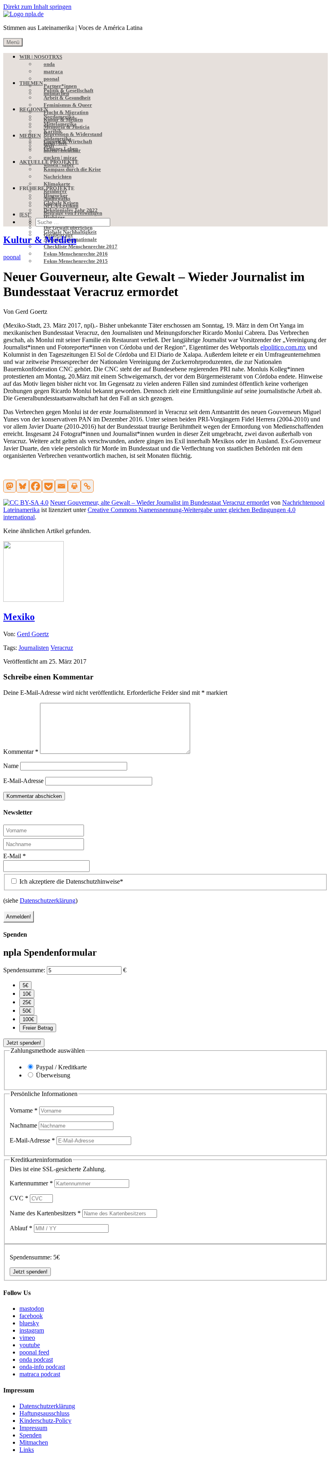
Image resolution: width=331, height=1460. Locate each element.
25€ (27, 1002)
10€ (27, 994)
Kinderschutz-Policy (45, 1420)
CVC (19, 1198)
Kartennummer (31, 1183)
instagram (31, 1330)
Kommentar (20, 751)
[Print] (74, 486)
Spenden (30, 1435)
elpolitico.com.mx (283, 347)
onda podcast (36, 1359)
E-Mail (14, 856)
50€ (27, 1011)
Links (26, 1449)
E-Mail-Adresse (23, 780)
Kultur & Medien (39, 240)
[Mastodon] (9, 486)
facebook (31, 1315)
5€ (25, 985)
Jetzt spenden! (23, 1043)
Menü (12, 42)
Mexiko (19, 617)
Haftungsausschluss (44, 1413)
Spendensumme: (24, 970)
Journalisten (34, 647)
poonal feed (34, 1352)
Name (11, 765)
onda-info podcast (42, 1366)
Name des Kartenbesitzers (45, 1213)
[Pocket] (48, 486)
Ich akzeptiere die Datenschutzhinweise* (70, 881)
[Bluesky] (22, 486)
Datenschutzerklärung (47, 900)
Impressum (33, 1427)
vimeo (27, 1337)
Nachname (24, 1125)
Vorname (24, 1110)
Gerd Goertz (33, 634)
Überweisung (53, 1075)
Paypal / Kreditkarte (61, 1067)
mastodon (31, 1308)
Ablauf (21, 1228)
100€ (28, 1019)
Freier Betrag (38, 1028)
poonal (12, 257)
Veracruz (61, 647)
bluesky (29, 1323)
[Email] (61, 486)
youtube (29, 1345)
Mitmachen (33, 1442)
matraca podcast (39, 1374)
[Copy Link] (87, 486)
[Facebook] (35, 486)
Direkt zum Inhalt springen (37, 6)
